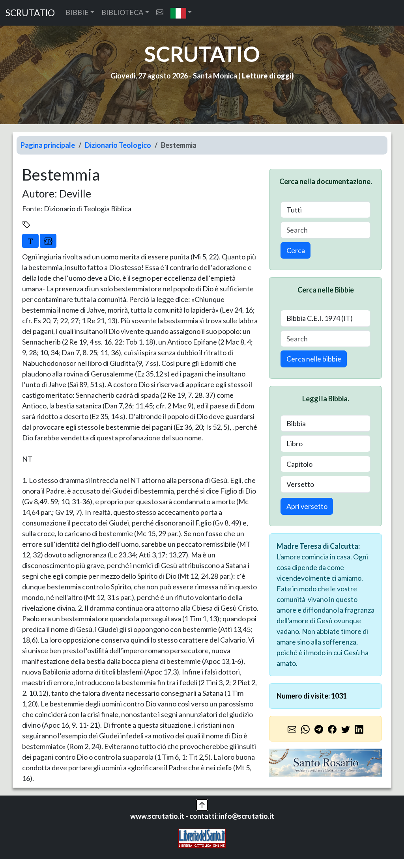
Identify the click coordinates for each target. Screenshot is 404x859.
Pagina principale (48, 145)
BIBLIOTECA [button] (122, 12)
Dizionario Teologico (118, 145)
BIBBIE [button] (77, 12)
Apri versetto (306, 506)
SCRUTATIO (30, 12)
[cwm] (160, 12)
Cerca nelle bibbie (313, 358)
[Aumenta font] (30, 241)
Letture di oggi (267, 75)
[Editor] (48, 241)
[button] (181, 13)
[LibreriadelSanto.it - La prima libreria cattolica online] (202, 837)
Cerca (295, 250)
